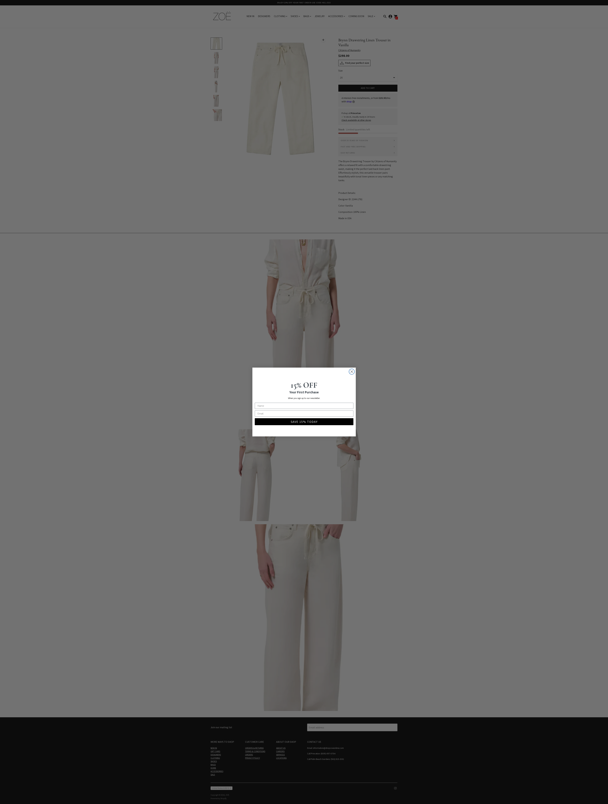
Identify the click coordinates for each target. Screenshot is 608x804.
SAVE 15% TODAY (304, 422)
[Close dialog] (352, 371)
